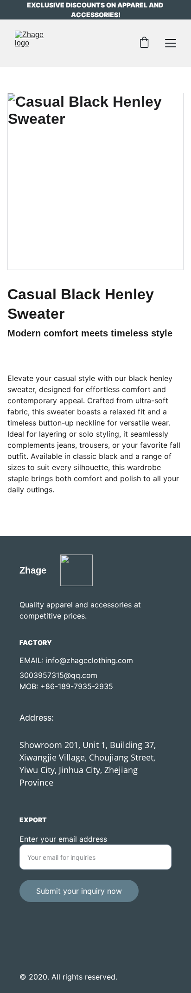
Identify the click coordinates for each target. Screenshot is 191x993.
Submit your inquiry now (79, 891)
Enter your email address (63, 839)
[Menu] (170, 43)
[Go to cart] (144, 43)
